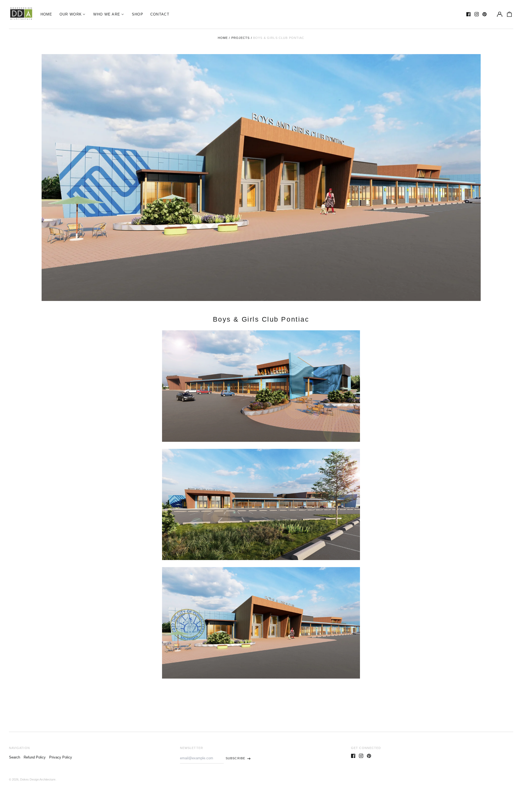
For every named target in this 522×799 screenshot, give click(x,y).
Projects (240, 37)
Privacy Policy (60, 757)
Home (46, 14)
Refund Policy (35, 757)
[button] (509, 14)
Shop (137, 14)
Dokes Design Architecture (37, 779)
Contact (159, 14)
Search (14, 757)
